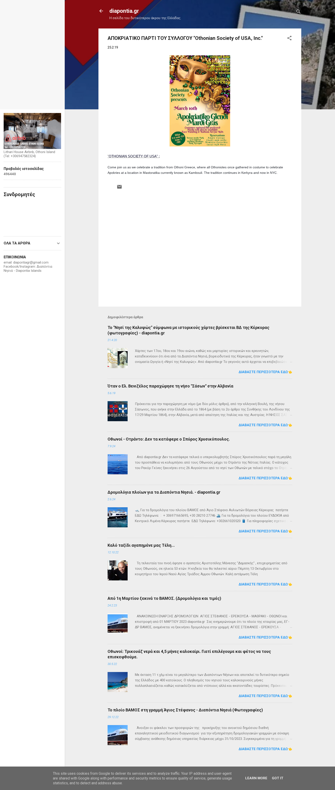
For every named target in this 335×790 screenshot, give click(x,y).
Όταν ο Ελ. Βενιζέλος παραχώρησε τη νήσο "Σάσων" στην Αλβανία (170, 386)
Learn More (256, 778)
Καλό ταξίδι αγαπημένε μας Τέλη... (141, 545)
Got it (277, 778)
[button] (289, 38)
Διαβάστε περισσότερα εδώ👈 (265, 372)
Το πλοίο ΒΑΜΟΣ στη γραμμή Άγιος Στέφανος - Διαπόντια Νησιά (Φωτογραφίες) (185, 710)
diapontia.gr (124, 11)
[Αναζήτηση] (298, 12)
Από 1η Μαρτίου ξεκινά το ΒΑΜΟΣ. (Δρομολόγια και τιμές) (164, 598)
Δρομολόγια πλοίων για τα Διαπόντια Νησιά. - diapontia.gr (164, 492)
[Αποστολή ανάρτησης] (119, 188)
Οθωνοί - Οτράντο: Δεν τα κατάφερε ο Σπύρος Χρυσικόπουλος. (169, 439)
